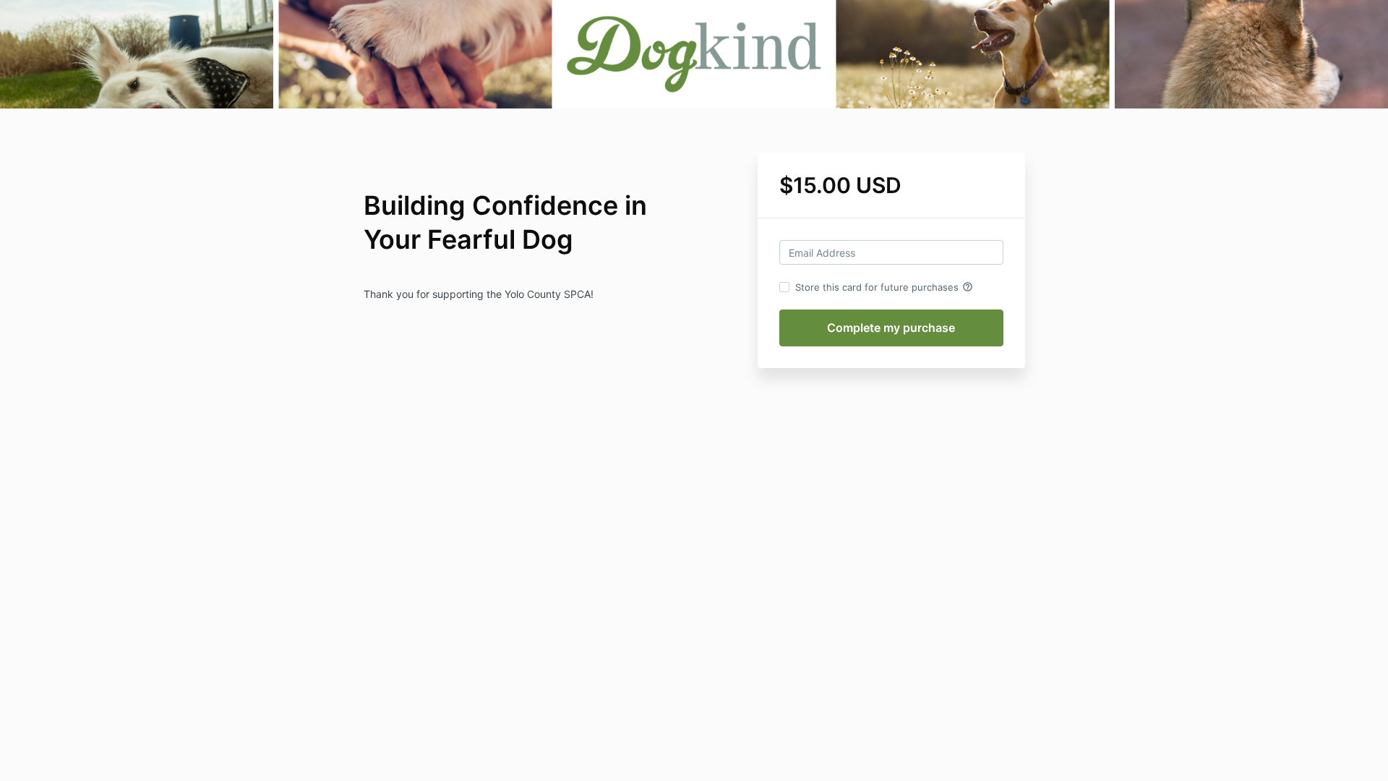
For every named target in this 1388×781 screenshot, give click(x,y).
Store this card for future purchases (884, 287)
